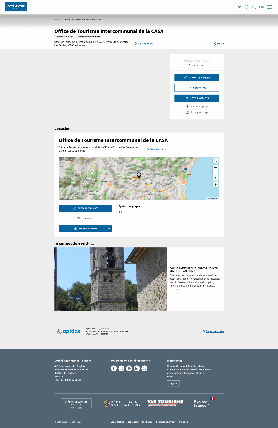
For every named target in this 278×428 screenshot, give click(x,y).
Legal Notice (117, 421)
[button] (254, 7)
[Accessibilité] (240, 7)
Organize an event (165, 421)
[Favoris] (247, 7)
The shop (183, 421)
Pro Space (147, 421)
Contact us (133, 421)
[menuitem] (16, 6)
